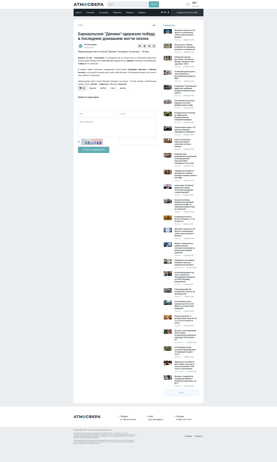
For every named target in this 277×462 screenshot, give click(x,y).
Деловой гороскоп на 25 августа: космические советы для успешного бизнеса (185, 33)
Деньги (79, 12)
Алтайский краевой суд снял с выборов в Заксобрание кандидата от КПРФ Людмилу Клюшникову (185, 277)
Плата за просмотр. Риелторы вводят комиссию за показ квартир (183, 143)
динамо (123, 88)
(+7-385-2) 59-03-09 (128, 420)
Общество (117, 12)
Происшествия (179, 267)
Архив (181, 393)
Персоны (130, 12)
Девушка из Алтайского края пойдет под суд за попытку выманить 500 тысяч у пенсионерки (185, 365)
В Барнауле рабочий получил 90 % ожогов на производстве (185, 291)
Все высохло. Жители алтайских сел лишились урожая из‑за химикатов (185, 47)
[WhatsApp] (154, 46)
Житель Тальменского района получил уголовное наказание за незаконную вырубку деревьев (185, 248)
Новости (169, 25)
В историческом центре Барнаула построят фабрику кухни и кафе (184, 103)
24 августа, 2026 (189, 52)
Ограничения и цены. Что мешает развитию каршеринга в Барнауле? (185, 129)
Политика (90, 12)
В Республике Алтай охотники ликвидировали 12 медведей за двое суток (185, 350)
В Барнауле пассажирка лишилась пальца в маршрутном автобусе (184, 262)
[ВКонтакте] (140, 46)
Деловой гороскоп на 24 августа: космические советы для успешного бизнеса (185, 232)
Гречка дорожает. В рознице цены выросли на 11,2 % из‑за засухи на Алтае (186, 319)
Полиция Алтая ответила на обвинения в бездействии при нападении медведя (185, 116)
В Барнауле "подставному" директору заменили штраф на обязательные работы (186, 89)
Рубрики (142, 12)
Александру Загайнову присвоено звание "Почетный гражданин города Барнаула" (184, 188)
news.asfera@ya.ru (155, 420)
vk (165, 12)
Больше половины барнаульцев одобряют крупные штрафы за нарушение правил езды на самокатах (185, 204)
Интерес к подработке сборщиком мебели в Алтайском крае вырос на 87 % (185, 379)
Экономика (103, 12)
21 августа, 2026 (189, 255)
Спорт (80, 25)
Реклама (188, 436)
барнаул (92, 88)
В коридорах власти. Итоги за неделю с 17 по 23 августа (185, 219)
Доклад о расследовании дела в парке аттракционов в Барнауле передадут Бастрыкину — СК (185, 335)
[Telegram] (149, 46)
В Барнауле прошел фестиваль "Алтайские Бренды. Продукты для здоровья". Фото (184, 60)
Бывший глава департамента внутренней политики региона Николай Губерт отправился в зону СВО (185, 158)
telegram (161, 12)
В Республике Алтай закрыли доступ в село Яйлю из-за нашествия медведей (184, 304)
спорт (113, 88)
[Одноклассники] (144, 46)
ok (168, 12)
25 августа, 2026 (189, 40)
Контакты (198, 436)
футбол (103, 88)
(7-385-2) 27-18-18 (183, 420)
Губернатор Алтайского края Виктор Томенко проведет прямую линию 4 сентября (186, 174)
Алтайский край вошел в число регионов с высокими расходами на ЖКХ (185, 75)
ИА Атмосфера (89, 4)
